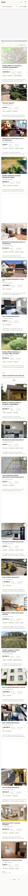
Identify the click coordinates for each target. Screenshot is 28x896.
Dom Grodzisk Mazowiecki (10, 316)
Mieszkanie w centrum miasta (12, 860)
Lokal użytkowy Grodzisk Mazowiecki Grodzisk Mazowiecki (13, 476)
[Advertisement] (14, 24)
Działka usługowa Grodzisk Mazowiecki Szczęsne (11, 650)
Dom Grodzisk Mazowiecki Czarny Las (13, 280)
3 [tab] (14, 647)
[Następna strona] (18, 879)
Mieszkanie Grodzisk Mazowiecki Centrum (13, 613)
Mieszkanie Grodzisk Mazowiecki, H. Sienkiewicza (14, 242)
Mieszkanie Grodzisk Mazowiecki (13, 440)
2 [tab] (14, 349)
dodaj (14, 380)
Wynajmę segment (8, 103)
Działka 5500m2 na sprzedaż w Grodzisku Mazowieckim (12, 66)
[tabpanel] (14, 92)
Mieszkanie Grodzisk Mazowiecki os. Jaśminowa (13, 139)
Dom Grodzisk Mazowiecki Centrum (13, 687)
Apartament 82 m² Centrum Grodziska (11, 823)
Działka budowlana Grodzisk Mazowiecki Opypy (11, 176)
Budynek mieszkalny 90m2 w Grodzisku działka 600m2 (11, 403)
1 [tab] (12, 100)
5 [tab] (15, 100)
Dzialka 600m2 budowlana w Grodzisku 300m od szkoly (11, 352)
